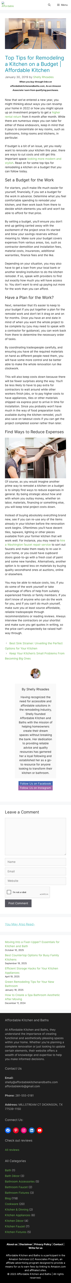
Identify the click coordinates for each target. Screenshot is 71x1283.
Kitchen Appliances (17, 1215)
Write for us (35, 1247)
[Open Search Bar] (49, 5)
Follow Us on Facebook (35, 783)
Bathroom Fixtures (17, 1192)
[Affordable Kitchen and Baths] (9, 5)
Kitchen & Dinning (16, 1209)
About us (12, 1244)
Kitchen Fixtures (15, 1232)
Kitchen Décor (14, 1220)
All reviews (12, 1149)
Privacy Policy (43, 1244)
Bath (8, 1170)
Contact (58, 1244)
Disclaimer (26, 1244)
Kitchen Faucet (15, 1226)
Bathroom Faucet (16, 1187)
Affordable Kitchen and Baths (34, 1274)
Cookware (11, 1204)
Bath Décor (12, 1176)
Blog (8, 1198)
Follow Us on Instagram (35, 788)
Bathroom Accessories (20, 1181)
